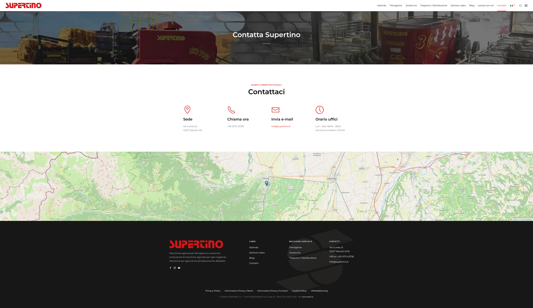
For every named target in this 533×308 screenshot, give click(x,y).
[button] (520, 5)
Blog (471, 5)
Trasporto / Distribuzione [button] (433, 5)
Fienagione (295, 247)
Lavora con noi (486, 5)
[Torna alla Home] (24, 5)
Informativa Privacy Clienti (239, 290)
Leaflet (514, 219)
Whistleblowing (319, 290)
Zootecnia (294, 252)
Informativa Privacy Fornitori (272, 290)
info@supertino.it (281, 126)
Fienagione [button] (396, 5)
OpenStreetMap (526, 219)
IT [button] (514, 5)
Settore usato (458, 5)
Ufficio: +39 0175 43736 (341, 256)
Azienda (381, 5)
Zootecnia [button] (411, 5)
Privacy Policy (212, 290)
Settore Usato (257, 252)
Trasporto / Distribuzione (302, 258)
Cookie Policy (299, 290)
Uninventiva (307, 297)
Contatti (501, 5)
